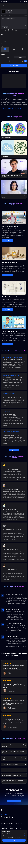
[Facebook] (12, 817)
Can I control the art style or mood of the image (12, 769)
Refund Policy (19, 828)
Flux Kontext (18, 108)
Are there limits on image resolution (10, 764)
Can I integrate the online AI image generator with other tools (13, 781)
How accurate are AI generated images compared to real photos (13, 745)
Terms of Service (19, 826)
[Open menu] (21, 2)
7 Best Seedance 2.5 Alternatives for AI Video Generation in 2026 (7, 828)
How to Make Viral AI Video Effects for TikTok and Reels (7, 823)
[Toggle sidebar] (1, 1)
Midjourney (10, 108)
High (8, 57)
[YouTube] (7, 817)
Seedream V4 (17, 110)
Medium (20, 57)
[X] (4, 817)
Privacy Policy (19, 823)
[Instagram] (1, 817)
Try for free (7, 240)
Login (25, 1)
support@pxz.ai (5, 814)
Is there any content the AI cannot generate (11, 775)
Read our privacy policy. (20, 835)
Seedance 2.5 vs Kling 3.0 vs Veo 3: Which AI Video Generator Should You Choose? (7, 826)
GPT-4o (4, 108)
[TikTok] (9, 817)
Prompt (3, 15)
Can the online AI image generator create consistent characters (13, 752)
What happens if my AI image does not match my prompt (12, 758)
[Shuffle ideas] (26, 31)
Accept (14, 840)
